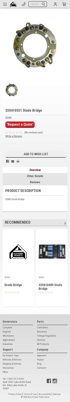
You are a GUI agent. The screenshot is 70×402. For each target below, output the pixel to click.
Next (65, 223)
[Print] (18, 161)
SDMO (7, 277)
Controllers (42, 327)
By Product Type (11, 355)
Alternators (8, 336)
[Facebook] (7, 161)
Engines (7, 331)
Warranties (8, 368)
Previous (60, 223)
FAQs (5, 372)
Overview (35, 170)
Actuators (42, 331)
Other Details (35, 176)
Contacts (41, 368)
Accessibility (45, 394)
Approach (41, 355)
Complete (7, 327)
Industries (8, 344)
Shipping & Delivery (12, 364)
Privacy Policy (15, 394)
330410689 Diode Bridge (50, 287)
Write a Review (13, 136)
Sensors (41, 340)
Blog (39, 364)
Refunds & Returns (12, 359)
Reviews (35, 182)
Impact (40, 359)
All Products (43, 344)
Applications (9, 340)
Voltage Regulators (46, 336)
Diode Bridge (13, 285)
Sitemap (57, 394)
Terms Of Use (30, 394)
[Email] (12, 161)
